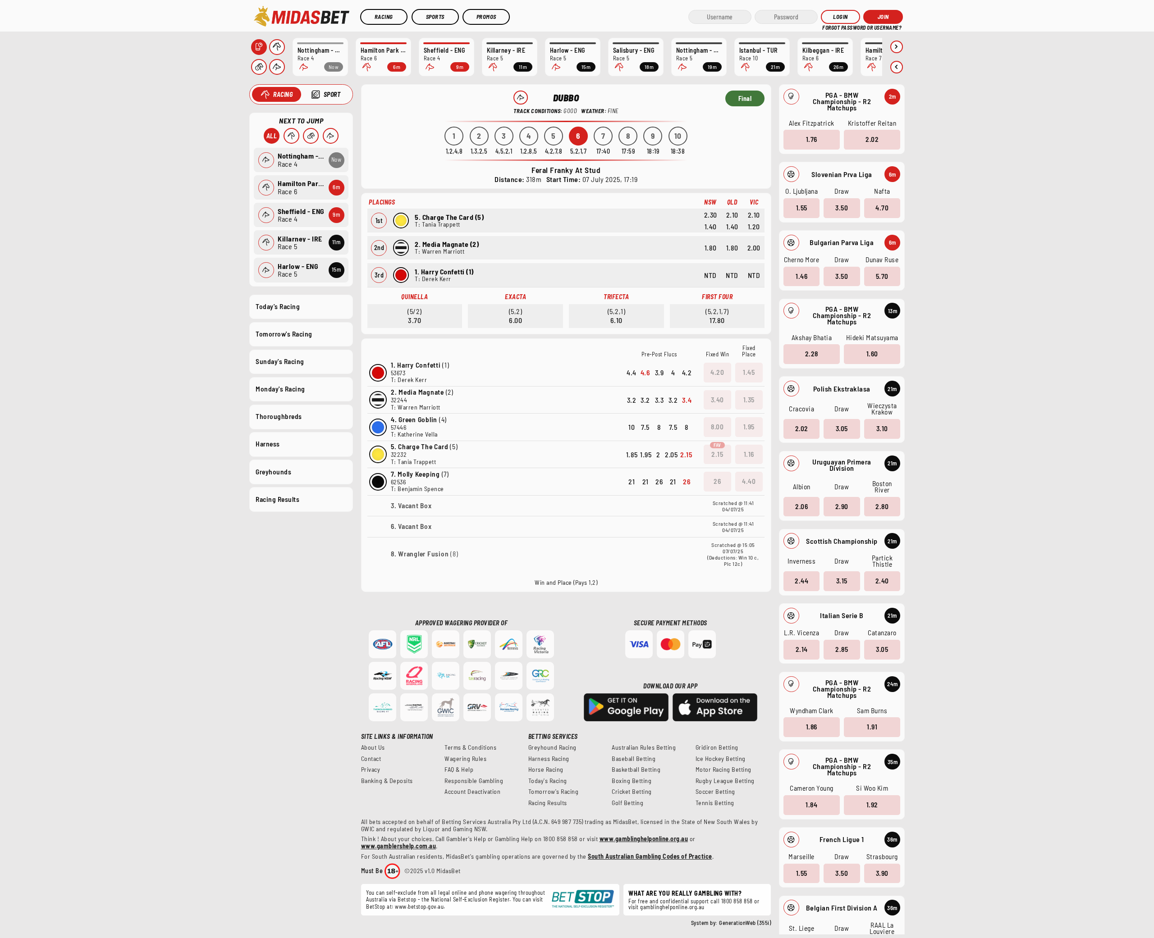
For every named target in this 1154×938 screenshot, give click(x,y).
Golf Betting (627, 802)
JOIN (883, 16)
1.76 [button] (811, 139)
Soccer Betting (715, 791)
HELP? (829, 27)
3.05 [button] (842, 428)
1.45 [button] (749, 372)
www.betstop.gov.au (419, 906)
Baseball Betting (633, 758)
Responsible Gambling (473, 780)
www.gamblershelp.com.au (398, 846)
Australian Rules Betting (644, 747)
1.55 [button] (801, 208)
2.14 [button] (802, 649)
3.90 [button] (882, 873)
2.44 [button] (801, 581)
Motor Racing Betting (723, 769)
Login (840, 16)
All (271, 136)
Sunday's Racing (280, 361)
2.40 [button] (882, 581)
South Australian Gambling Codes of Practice (650, 856)
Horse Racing (545, 769)
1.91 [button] (872, 727)
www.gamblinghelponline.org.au (644, 838)
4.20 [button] (717, 372)
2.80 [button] (881, 506)
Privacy (370, 769)
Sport (332, 94)
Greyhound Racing (552, 747)
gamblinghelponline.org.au (672, 907)
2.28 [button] (811, 354)
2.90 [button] (841, 506)
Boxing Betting (631, 780)
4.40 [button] (749, 481)
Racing (384, 16)
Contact (371, 758)
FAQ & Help (458, 769)
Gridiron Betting (717, 747)
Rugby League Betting (725, 780)
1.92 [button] (872, 805)
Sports (435, 16)
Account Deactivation (472, 791)
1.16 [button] (749, 454)
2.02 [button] (872, 139)
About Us (373, 747)
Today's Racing (278, 306)
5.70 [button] (882, 276)
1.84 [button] (811, 805)
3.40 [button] (717, 400)
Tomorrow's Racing (284, 334)
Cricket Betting (632, 791)
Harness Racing (548, 758)
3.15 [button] (841, 581)
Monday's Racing (280, 389)
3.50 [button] (841, 208)
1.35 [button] (749, 400)
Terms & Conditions (470, 747)
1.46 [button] (801, 276)
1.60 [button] (872, 354)
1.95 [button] (749, 427)
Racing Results (277, 499)
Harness (268, 444)
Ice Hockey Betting (721, 758)
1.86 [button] (811, 727)
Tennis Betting (715, 802)
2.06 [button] (801, 506)
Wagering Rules (465, 758)
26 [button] (717, 481)
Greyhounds (273, 472)
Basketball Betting (636, 769)
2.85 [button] (841, 649)
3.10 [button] (882, 428)
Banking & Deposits (387, 780)
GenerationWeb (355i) (745, 922)
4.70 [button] (881, 208)
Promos (486, 16)
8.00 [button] (717, 427)
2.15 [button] (717, 454)
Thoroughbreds (279, 416)
